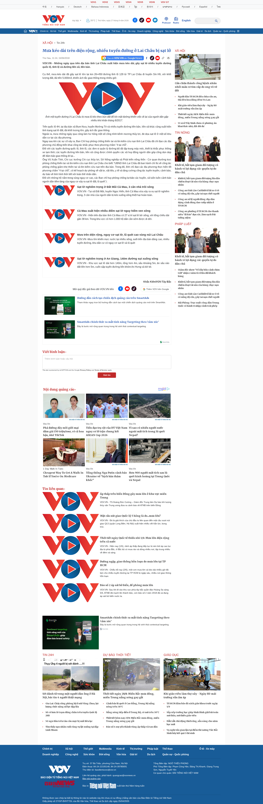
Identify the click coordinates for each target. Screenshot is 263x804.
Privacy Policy (85, 370)
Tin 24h (61, 43)
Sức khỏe (169, 31)
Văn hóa (191, 31)
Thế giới (62, 31)
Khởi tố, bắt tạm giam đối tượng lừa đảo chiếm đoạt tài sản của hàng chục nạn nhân (199, 181)
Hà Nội (75, 20)
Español (203, 6)
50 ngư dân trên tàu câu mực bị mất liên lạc (69, 721)
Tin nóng (182, 132)
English (186, 20)
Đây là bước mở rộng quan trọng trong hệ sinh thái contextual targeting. (111, 326)
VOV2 (105, 2)
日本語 (121, 6)
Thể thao (116, 31)
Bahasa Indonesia (100, 6)
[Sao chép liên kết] (163, 58)
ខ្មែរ (135, 6)
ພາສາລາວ (167, 6)
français (60, 6)
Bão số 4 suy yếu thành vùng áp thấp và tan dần (132, 726)
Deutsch (78, 6)
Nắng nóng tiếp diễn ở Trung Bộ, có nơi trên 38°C (132, 712)
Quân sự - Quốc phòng (224, 31)
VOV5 (140, 2)
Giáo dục (171, 655)
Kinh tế (83, 31)
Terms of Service (101, 370)
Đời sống (180, 31)
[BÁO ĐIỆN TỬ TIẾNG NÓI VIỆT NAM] (53, 20)
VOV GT (165, 2)
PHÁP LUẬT (183, 224)
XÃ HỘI (47, 42)
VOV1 (93, 2)
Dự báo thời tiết (117, 655)
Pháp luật (105, 31)
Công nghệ (158, 31)
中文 (44, 6)
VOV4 (128, 2)
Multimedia (73, 31)
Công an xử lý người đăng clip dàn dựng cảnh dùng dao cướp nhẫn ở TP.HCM (196, 202)
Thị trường (94, 31)
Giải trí (199, 31)
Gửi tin (106, 375)
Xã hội (53, 31)
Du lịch (208, 31)
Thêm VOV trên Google (157, 289)
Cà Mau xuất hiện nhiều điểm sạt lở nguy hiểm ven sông (113, 210)
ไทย (219, 6)
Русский (186, 6)
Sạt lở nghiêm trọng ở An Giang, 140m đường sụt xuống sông (117, 258)
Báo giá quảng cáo (91, 778)
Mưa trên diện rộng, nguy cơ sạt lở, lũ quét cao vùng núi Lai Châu (120, 234)
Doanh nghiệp (144, 31)
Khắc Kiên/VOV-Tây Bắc (157, 281)
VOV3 (117, 2)
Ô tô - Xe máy (128, 31)
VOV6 (152, 2)
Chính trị (44, 31)
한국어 (150, 6)
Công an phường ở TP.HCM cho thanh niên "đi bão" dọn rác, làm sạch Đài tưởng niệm (198, 214)
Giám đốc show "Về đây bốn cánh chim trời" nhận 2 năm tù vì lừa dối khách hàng (199, 273)
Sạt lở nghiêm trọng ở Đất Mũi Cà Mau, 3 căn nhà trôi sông (115, 186)
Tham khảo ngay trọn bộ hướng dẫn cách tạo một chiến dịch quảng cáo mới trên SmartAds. (121, 302)
